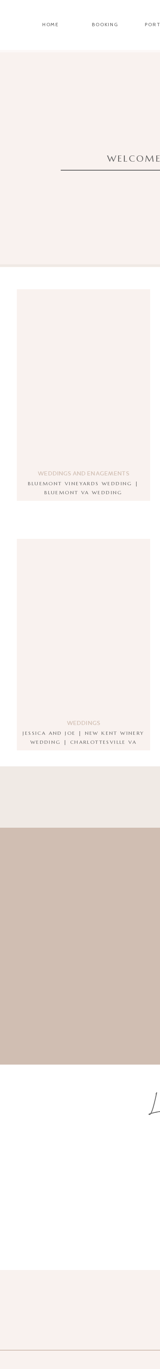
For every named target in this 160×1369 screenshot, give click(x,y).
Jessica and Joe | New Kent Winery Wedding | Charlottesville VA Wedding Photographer (83, 742)
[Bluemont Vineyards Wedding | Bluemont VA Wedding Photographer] (83, 379)
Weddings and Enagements (83, 473)
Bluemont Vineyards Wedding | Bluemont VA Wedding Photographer (83, 492)
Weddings (83, 722)
